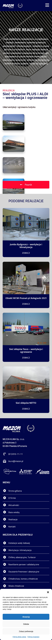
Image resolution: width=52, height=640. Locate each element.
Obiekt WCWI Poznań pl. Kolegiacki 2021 (26, 298)
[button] (48, 592)
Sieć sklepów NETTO (26, 403)
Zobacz (26, 253)
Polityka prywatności (33, 637)
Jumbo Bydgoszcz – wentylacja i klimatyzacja (26, 246)
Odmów (26, 624)
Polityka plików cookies (19, 637)
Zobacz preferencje (26, 631)
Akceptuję (26, 616)
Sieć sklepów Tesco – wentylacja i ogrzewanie (26, 350)
